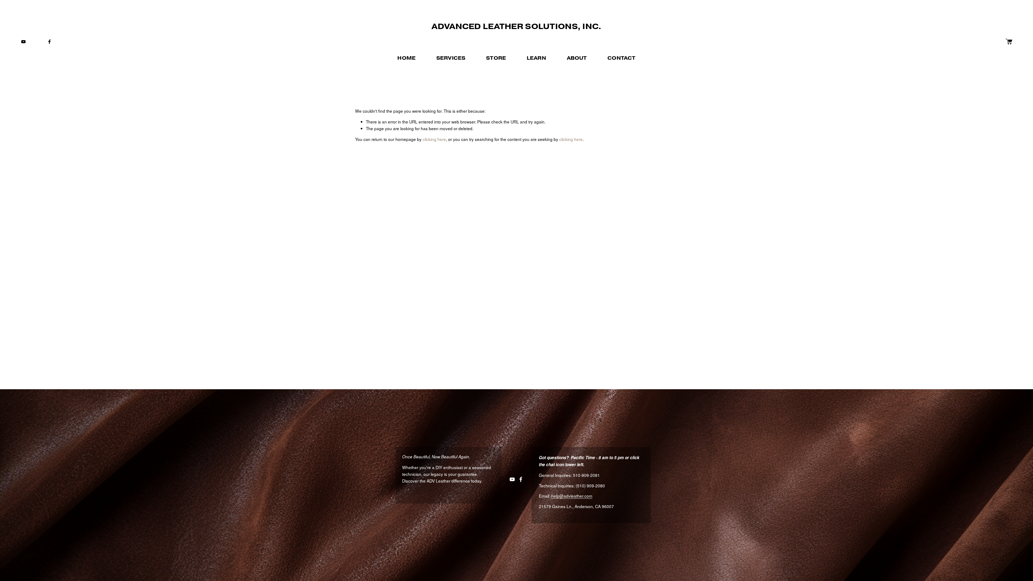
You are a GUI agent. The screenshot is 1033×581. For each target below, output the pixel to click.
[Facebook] (49, 41)
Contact (621, 58)
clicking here (434, 139)
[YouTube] (23, 41)
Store (496, 58)
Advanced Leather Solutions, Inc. (516, 26)
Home (406, 58)
